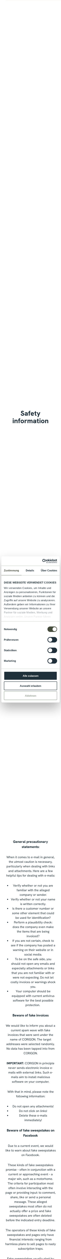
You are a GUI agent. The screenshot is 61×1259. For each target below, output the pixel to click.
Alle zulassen (30, 675)
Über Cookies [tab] (49, 570)
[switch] (52, 640)
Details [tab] (30, 570)
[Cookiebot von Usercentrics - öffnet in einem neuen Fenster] (43, 561)
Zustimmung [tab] (11, 570)
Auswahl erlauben (30, 685)
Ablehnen (30, 695)
